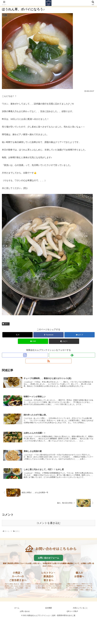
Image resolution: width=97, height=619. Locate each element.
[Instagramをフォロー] (25, 355)
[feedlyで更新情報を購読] (72, 355)
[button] (64, 341)
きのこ (7, 324)
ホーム (16, 608)
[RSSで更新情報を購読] (48, 361)
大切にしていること (80, 608)
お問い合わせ (25, 611)
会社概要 (48, 608)
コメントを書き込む (48, 523)
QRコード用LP (72, 611)
